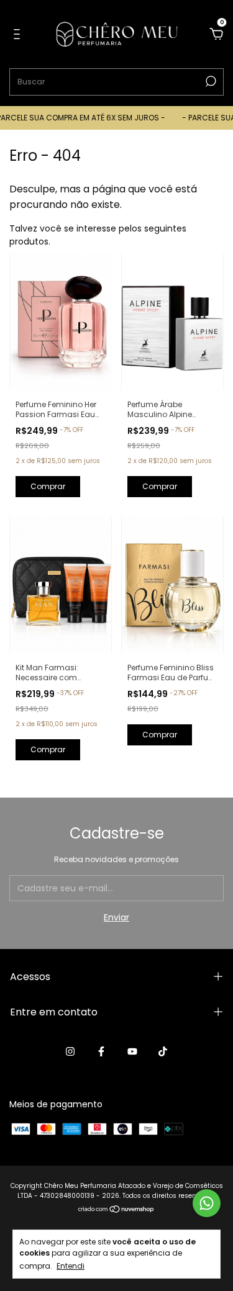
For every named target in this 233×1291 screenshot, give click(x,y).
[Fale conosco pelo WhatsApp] (207, 1203)
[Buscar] (210, 81)
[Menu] (19, 34)
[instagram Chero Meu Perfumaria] (70, 1051)
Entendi (71, 1266)
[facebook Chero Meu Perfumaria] (101, 1051)
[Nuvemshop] (116, 1210)
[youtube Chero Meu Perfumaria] (132, 1051)
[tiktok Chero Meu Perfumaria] (163, 1051)
